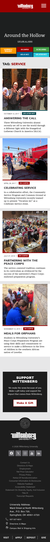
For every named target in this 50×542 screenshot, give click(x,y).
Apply (18, 537)
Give (43, 537)
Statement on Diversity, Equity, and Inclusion (25, 490)
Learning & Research (8, 50)
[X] (18, 453)
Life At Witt (24, 54)
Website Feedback (25, 484)
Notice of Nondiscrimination (25, 478)
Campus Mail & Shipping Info (22, 528)
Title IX (25, 493)
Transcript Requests (25, 496)
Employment (25, 468)
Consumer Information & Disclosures (25, 481)
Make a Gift (25, 403)
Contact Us (25, 462)
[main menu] (44, 3)
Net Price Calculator (25, 471)
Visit (6, 537)
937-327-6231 (16, 519)
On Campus (25, 49)
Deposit (31, 537)
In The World (41, 49)
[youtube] (32, 453)
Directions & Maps (25, 465)
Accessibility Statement (25, 487)
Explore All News (25, 42)
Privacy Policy (25, 474)
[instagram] (25, 453)
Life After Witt (41, 54)
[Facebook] (11, 453)
